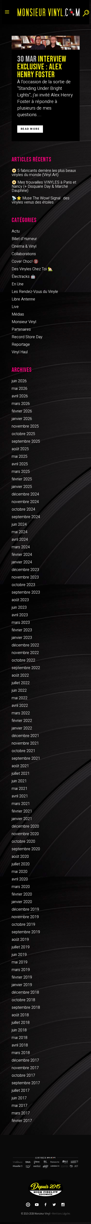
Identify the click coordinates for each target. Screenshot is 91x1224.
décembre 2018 (25, 992)
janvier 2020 (22, 902)
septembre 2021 (26, 758)
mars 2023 (21, 623)
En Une (18, 284)
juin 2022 (19, 690)
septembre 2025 (26, 441)
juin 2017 (19, 1098)
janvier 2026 (22, 419)
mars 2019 (21, 970)
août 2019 (20, 940)
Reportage (21, 344)
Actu (16, 231)
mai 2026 (19, 389)
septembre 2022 (26, 668)
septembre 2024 (26, 517)
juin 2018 (19, 1030)
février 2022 (22, 721)
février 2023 (22, 630)
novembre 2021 (25, 743)
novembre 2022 (25, 653)
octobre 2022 (23, 660)
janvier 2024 (22, 562)
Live (15, 307)
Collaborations (24, 254)
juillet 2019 (21, 947)
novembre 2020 (25, 834)
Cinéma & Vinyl (24, 246)
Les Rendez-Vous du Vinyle (35, 292)
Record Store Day (27, 337)
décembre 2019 (25, 909)
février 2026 (22, 411)
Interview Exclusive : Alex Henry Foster (41, 67)
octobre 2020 (23, 841)
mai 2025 (19, 456)
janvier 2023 (22, 638)
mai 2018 (19, 1038)
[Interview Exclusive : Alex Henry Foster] (46, 43)
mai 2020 (19, 872)
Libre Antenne (23, 299)
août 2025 (20, 449)
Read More (30, 129)
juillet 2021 (21, 773)
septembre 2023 (26, 592)
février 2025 (22, 479)
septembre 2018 (26, 1007)
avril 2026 (20, 396)
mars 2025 (21, 472)
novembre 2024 (25, 502)
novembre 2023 (25, 577)
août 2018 (20, 1015)
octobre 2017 (23, 1075)
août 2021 (20, 766)
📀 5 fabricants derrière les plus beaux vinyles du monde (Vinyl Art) (44, 173)
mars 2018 (21, 1053)
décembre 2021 (25, 736)
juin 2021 (19, 781)
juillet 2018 (21, 1023)
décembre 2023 (25, 570)
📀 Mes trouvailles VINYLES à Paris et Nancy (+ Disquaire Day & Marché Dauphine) (44, 186)
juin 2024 (19, 524)
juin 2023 (19, 607)
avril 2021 (20, 796)
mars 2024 (21, 547)
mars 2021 (21, 804)
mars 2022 (21, 713)
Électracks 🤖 (23, 277)
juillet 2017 (21, 1090)
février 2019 (22, 977)
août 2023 (20, 600)
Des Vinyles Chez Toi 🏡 (32, 269)
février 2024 (22, 555)
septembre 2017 (26, 1083)
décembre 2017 (25, 1060)
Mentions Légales (61, 1213)
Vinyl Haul (20, 352)
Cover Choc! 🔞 (25, 261)
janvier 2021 (22, 819)
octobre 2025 (23, 434)
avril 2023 (20, 615)
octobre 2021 (23, 751)
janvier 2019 (22, 985)
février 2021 (22, 811)
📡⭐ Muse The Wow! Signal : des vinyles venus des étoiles (40, 200)
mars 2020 (21, 887)
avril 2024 (20, 539)
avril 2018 (20, 1045)
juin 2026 (19, 381)
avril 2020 (20, 879)
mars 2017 (21, 1113)
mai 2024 (19, 532)
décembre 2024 (25, 494)
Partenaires (21, 329)
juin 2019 (19, 955)
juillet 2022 (21, 683)
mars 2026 (21, 404)
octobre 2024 (23, 509)
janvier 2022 (22, 728)
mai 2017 (19, 1106)
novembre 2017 (25, 1068)
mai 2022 (19, 698)
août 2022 (20, 675)
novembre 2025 (25, 426)
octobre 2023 (23, 585)
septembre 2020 (26, 849)
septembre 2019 (26, 932)
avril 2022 (20, 706)
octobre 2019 (23, 924)
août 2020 (20, 857)
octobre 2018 (23, 1000)
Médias (18, 314)
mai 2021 (19, 789)
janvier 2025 (22, 487)
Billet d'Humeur (24, 239)
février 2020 (22, 894)
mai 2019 (19, 962)
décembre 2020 (25, 826)
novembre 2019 (25, 917)
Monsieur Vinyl (24, 322)
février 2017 (22, 1121)
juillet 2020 (21, 864)
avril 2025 (20, 464)
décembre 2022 (25, 645)
